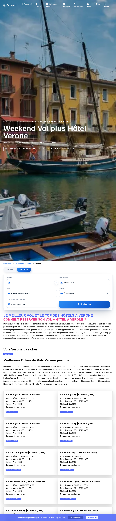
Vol (99, 4)
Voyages (66, 6)
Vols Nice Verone (11, 412)
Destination (63, 277)
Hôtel (89, 6)
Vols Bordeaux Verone (13, 499)
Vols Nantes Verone (67, 470)
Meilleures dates (51, 5)
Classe (62, 288)
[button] (2, 130)
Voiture (106, 6)
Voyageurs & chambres (16, 299)
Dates (9, 288)
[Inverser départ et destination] (56, 283)
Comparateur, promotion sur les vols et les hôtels (38, 149)
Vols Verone (8, 354)
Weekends (28, 4)
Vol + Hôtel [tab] (24, 270)
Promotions (78, 6)
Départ (9, 277)
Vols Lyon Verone (66, 412)
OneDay (39, 6)
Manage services (4, 516)
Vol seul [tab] (10, 270)
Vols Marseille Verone (13, 470)
